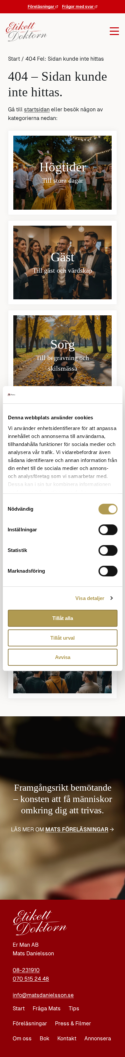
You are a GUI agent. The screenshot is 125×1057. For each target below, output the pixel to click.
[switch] (107, 529)
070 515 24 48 (31, 979)
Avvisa (62, 657)
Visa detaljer (89, 598)
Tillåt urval (62, 638)
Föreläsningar (41, 6)
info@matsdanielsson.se (43, 995)
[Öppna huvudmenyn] (81, 31)
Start (14, 59)
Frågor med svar (78, 6)
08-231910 (26, 970)
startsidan (37, 109)
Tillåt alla (62, 618)
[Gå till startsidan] (24, 31)
